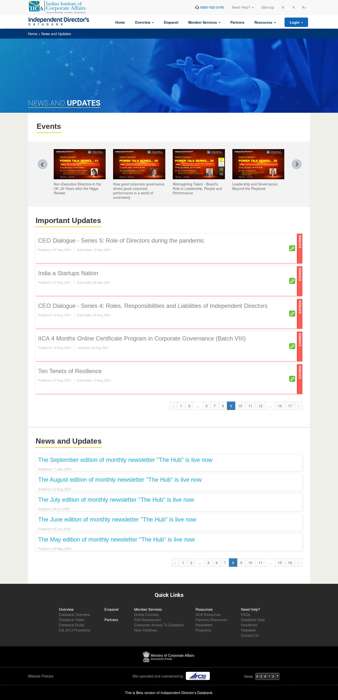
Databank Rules (71, 624)
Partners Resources (211, 619)
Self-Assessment (147, 619)
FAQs (245, 614)
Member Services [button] (203, 22)
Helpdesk (248, 629)
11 (250, 405)
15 (280, 562)
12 (261, 405)
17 (290, 405)
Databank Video (71, 619)
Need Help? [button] (241, 7)
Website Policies (41, 676)
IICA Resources (208, 614)
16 (280, 405)
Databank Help (253, 619)
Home (120, 22)
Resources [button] (263, 22)
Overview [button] (143, 22)
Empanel (171, 22)
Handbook (249, 624)
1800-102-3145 (212, 7)
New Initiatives (145, 629)
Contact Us (250, 635)
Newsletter (204, 624)
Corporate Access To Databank (159, 624)
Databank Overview (74, 614)
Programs (203, 629)
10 (240, 405)
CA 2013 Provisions (74, 629)
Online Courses (146, 614)
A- (283, 7)
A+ (304, 7)
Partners (237, 22)
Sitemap (267, 7)
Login (295, 22)
